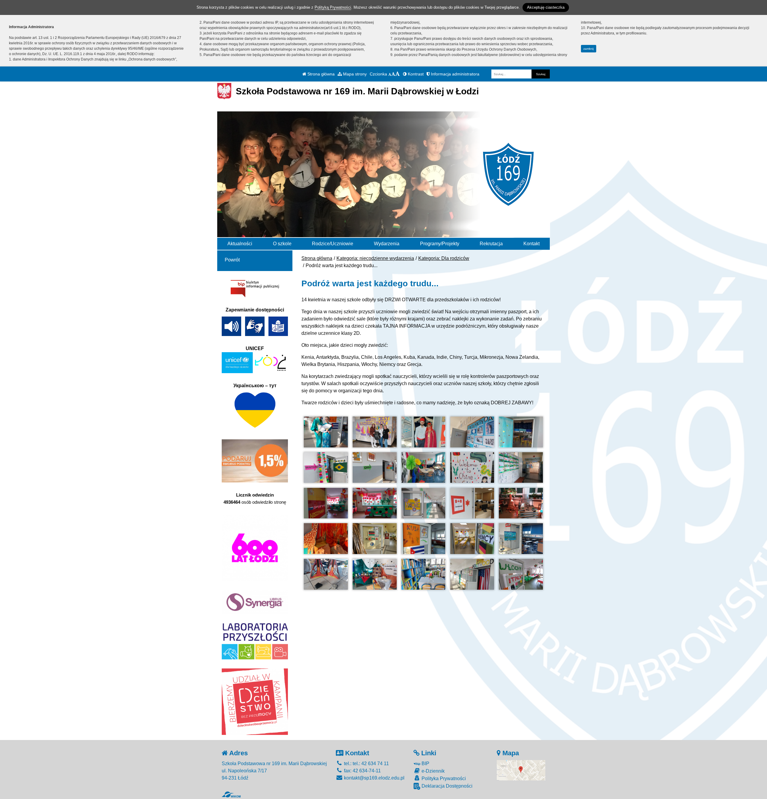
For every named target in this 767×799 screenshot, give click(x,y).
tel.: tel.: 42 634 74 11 (366, 763)
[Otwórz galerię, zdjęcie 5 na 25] (521, 432)
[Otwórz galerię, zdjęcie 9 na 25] (472, 467)
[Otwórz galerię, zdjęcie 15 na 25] (521, 503)
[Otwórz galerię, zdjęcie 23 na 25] (423, 574)
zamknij (588, 48)
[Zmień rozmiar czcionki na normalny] (389, 74)
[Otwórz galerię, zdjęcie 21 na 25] (326, 574)
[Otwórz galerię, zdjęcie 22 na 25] (374, 574)
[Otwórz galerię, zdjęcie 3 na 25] (423, 432)
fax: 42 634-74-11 (362, 770)
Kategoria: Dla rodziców (443, 258)
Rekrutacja (491, 243)
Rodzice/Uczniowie (332, 243)
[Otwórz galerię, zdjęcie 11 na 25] (326, 503)
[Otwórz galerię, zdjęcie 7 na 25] (374, 467)
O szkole (282, 243)
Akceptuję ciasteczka (545, 7)
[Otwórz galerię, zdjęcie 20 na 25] (521, 538)
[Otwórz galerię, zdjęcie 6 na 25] (326, 467)
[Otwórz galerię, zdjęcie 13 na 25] (423, 503)
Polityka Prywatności (443, 778)
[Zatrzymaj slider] (383, 231)
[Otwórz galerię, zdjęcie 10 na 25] (521, 467)
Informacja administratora (454, 74)
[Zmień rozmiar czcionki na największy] (397, 74)
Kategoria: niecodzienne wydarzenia (375, 258)
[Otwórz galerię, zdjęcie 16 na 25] (326, 538)
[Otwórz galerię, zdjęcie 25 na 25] (521, 574)
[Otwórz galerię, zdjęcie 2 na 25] (374, 432)
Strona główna (320, 74)
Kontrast (415, 74)
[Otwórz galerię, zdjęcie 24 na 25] (472, 574)
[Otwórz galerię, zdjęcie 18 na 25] (423, 538)
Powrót (232, 259)
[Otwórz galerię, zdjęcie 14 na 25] (472, 503)
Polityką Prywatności (333, 7)
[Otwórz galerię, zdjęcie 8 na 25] (423, 467)
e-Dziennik (432, 771)
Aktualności (239, 243)
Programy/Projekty (439, 243)
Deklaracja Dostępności (446, 786)
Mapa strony (354, 74)
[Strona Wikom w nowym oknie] (231, 795)
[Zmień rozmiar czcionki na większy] (393, 74)
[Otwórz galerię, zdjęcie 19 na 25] (472, 538)
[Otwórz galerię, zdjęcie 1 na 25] (326, 432)
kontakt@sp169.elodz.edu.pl (373, 777)
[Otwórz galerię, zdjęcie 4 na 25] (472, 432)
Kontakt (531, 243)
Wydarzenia (386, 243)
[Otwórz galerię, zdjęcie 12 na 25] (374, 503)
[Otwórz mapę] (521, 769)
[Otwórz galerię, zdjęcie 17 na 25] (374, 538)
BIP (424, 763)
